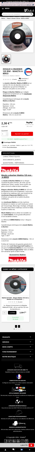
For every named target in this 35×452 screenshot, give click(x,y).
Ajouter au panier (22, 134)
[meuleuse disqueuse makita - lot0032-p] (10, 169)
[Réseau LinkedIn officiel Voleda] (14, 441)
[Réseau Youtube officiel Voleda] (18, 441)
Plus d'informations (12, 147)
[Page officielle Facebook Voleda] (6, 441)
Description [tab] (9, 153)
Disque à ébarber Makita (10, 189)
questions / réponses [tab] (13, 163)
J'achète (12, 313)
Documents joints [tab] (12, 160)
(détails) (29, 5)
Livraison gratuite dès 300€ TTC (17, 1)
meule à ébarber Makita (13, 83)
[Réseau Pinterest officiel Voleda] (26, 441)
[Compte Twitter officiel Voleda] (10, 441)
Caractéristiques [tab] (11, 157)
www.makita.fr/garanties (14, 249)
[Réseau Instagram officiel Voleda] (22, 441)
